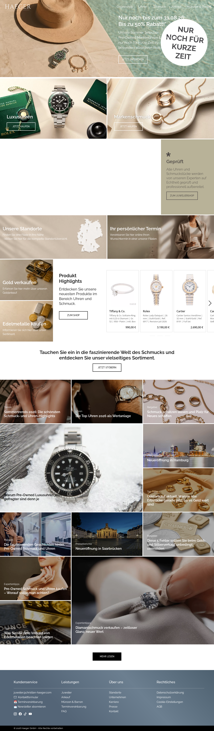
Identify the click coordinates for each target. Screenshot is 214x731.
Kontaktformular (28, 697)
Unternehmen (117, 697)
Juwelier (66, 692)
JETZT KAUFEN (21, 126)
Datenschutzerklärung (170, 692)
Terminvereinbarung (73, 706)
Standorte (115, 692)
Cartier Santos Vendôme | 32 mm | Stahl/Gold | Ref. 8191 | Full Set (189, 318)
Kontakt (113, 711)
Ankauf (176, 6)
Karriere (114, 702)
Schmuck (159, 6)
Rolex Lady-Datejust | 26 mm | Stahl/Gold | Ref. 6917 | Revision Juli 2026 (155, 318)
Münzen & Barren (199, 6)
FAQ (64, 711)
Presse (113, 706)
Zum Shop (73, 315)
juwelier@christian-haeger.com (32, 692)
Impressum (164, 697)
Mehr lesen (107, 656)
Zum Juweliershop (182, 195)
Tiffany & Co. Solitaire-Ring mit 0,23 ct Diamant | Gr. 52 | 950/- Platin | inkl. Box (122, 318)
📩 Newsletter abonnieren (30, 706)
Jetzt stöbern (107, 367)
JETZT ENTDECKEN (133, 59)
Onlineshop (125, 6)
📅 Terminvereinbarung (28, 702)
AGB (159, 706)
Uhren (142, 6)
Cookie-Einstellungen (170, 702)
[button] (210, 303)
